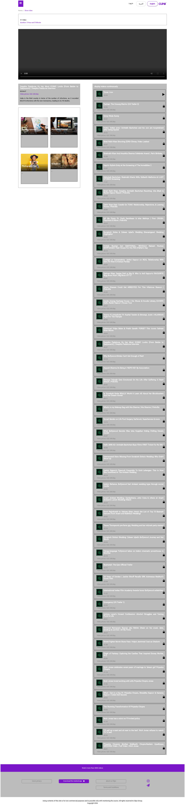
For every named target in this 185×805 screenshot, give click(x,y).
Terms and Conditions (111, 787)
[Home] (162, 4)
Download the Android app (72, 781)
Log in (131, 3)
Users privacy (37, 781)
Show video (28, 10)
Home (20, 10)
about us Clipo (111, 781)
